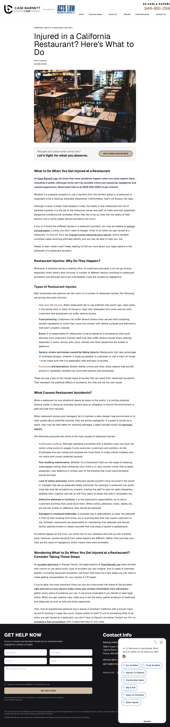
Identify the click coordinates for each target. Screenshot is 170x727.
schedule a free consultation (50, 621)
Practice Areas (95, 14)
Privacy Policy (76, 717)
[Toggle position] (156, 642)
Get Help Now (48, 690)
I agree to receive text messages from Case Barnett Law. (28, 684)
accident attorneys (47, 564)
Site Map (86, 717)
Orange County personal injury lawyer (90, 234)
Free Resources (142, 14)
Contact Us (161, 14)
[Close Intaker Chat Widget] (161, 642)
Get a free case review (115, 153)
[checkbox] (5, 684)
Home (81, 14)
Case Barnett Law (111, 564)
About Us (113, 14)
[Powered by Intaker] (147, 721)
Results (127, 14)
